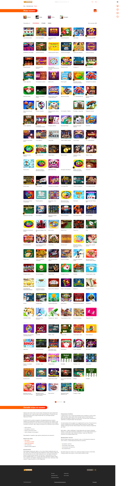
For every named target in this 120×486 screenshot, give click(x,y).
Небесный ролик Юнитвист (39, 319)
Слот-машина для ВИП (29, 441)
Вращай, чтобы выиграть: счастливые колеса (28, 335)
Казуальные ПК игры (55, 477)
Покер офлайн (39, 185)
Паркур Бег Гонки (89, 318)
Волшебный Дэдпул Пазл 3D (41, 231)
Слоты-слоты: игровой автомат (90, 245)
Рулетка (29, 17)
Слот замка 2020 (64, 186)
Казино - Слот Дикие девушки (27, 364)
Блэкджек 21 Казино (90, 288)
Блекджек (66, 17)
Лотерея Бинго (51, 363)
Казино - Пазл (51, 334)
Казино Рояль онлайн (52, 378)
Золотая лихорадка (77, 318)
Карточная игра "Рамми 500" (91, 201)
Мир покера (27, 440)
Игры (24, 6)
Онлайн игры (66, 473)
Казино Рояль (63, 230)
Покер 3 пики (63, 333)
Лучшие (43, 23)
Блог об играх (66, 475)
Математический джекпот (78, 303)
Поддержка (95, 482)
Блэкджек (88, 378)
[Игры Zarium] (27, 1)
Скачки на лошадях (65, 259)
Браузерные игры (29, 6)
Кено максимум (89, 215)
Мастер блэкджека (39, 274)
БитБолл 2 (75, 288)
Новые (49, 23)
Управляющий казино (52, 303)
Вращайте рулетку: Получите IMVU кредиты (91, 260)
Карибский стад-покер (27, 214)
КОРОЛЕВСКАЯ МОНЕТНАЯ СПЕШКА (27, 289)
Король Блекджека (64, 215)
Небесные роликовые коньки (77, 260)
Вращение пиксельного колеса (28, 231)
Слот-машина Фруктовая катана (66, 379)
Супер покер (26, 259)
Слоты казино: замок (77, 334)
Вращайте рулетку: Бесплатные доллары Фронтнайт (77, 245)
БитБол (24, 303)
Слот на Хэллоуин (39, 349)
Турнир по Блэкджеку (77, 186)
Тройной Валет (39, 378)
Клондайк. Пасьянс (65, 270)
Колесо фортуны (89, 334)
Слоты (53, 17)
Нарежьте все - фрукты (53, 318)
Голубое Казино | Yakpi (90, 274)
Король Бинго (63, 303)
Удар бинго (25, 349)
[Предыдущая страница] (55, 402)
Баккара (75, 378)
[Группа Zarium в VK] (95, 470)
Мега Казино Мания (77, 211)
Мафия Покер (51, 274)
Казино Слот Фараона (29, 443)
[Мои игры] (92, 2)
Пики (87, 230)
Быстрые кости (64, 244)
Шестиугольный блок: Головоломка (27, 201)
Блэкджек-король (26, 274)
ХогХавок (75, 270)
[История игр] (96, 2)
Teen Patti (38, 333)
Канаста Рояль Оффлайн (53, 288)
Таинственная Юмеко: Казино (53, 260)
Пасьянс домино (39, 200)
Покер (40, 17)
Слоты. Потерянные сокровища (40, 260)
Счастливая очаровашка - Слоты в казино (41, 245)
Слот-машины (39, 215)
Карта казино (63, 349)
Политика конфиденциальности (60, 482)
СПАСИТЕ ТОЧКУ (27, 318)
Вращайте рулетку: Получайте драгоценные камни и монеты (41, 394)
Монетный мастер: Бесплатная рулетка (65, 201)
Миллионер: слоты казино (52, 201)
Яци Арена (75, 200)
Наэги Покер (51, 244)
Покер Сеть (75, 230)
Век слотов (88, 349)
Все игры (52, 473)
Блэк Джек (63, 363)
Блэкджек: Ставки (77, 393)
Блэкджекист (88, 303)
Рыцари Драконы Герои (66, 318)
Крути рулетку (51, 393)
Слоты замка (88, 363)
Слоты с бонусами (77, 349)
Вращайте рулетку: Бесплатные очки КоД (27, 394)
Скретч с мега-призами (65, 288)
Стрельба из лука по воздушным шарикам (40, 289)
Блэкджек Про (39, 303)
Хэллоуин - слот (76, 363)
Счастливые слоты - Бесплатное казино (52, 349)
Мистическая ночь (27, 244)
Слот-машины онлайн (90, 186)
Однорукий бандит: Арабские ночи (65, 394)
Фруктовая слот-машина (53, 186)
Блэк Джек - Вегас (39, 363)
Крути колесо (51, 230)
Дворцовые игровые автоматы (52, 216)
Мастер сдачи (26, 186)
